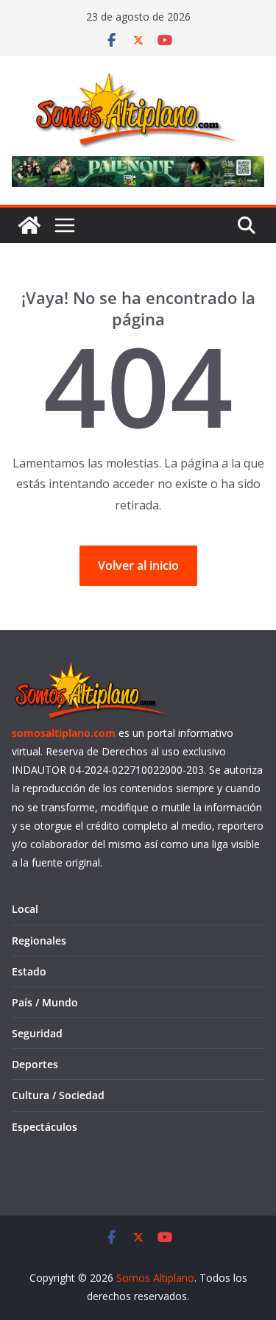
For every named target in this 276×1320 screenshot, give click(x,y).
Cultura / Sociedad (58, 1095)
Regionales (39, 940)
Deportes (35, 1064)
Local (25, 909)
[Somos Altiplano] (29, 225)
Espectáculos (44, 1127)
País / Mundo (45, 1002)
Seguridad (37, 1033)
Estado (29, 971)
